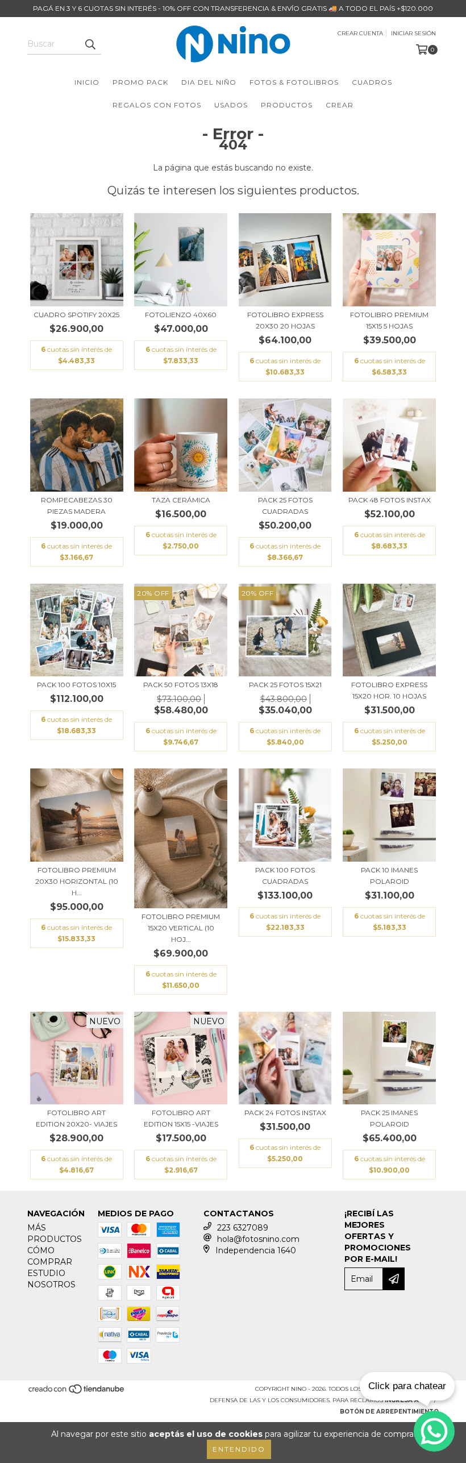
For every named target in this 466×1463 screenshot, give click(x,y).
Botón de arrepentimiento (389, 1411)
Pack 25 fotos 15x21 (285, 684)
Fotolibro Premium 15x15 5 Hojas (389, 320)
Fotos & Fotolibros (294, 82)
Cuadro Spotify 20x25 (76, 314)
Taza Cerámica (181, 500)
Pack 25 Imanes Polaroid (389, 1118)
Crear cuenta (360, 33)
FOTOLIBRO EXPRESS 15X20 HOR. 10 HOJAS (389, 690)
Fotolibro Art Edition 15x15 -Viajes (181, 1118)
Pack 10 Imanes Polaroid (389, 876)
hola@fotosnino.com (258, 1239)
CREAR (339, 105)
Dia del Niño (208, 82)
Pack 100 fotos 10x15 (76, 684)
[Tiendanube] (77, 1392)
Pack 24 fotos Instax (285, 1112)
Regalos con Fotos (157, 105)
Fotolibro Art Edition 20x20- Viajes (76, 1118)
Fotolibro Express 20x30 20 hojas (285, 320)
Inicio (86, 82)
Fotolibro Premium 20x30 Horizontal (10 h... (76, 881)
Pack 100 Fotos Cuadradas (285, 876)
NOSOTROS (51, 1284)
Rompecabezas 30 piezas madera (77, 506)
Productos (287, 105)
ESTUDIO (46, 1273)
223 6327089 (242, 1228)
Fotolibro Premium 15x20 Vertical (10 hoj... (181, 928)
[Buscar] (89, 44)
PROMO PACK (140, 82)
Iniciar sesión (413, 33)
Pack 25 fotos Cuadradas (285, 506)
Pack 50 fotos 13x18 (180, 684)
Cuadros (372, 82)
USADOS (231, 105)
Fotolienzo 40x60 (181, 314)
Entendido (239, 1449)
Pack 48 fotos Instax (389, 500)
